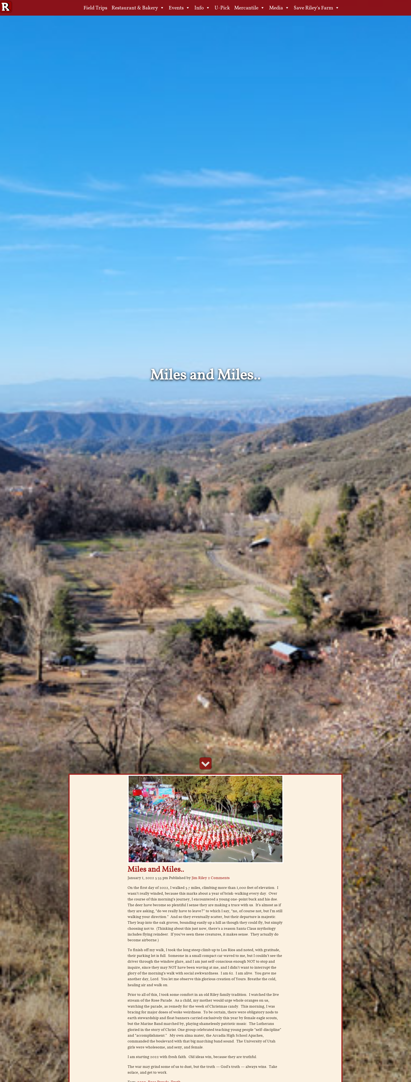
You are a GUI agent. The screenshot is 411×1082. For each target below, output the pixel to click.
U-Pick (222, 7)
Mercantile (246, 7)
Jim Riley (199, 877)
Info (199, 7)
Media (276, 7)
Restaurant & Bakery (135, 7)
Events (176, 7)
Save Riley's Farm (313, 7)
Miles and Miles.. (156, 869)
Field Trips (95, 7)
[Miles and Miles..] (205, 818)
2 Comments (219, 877)
